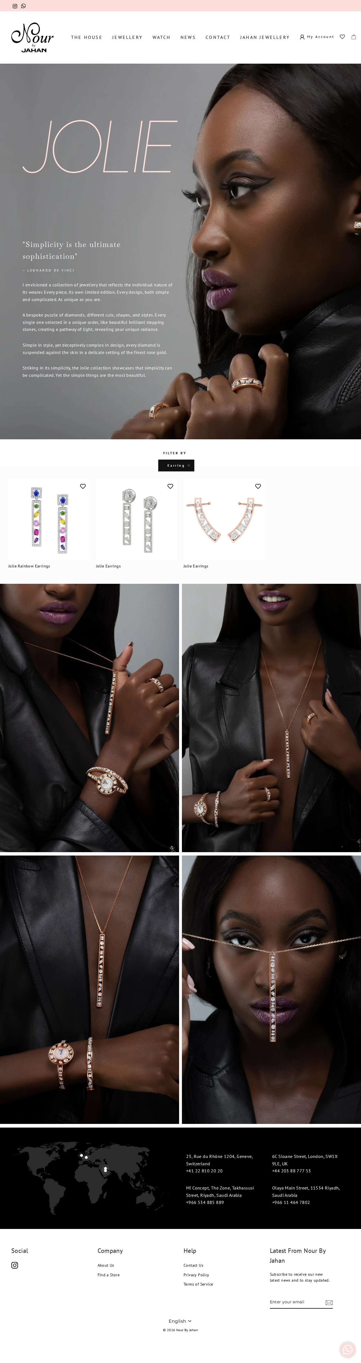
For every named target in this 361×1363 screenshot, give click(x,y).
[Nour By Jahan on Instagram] (14, 1265)
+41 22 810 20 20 (204, 1170)
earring (176, 465)
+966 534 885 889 (205, 1202)
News (188, 37)
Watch (162, 37)
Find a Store (109, 1274)
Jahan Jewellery (265, 37)
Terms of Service (198, 1284)
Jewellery (127, 37)
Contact (218, 37)
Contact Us (193, 1265)
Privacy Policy (196, 1274)
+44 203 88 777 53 (291, 1170)
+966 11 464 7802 (291, 1202)
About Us (106, 1265)
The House (87, 37)
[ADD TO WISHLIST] (83, 486)
